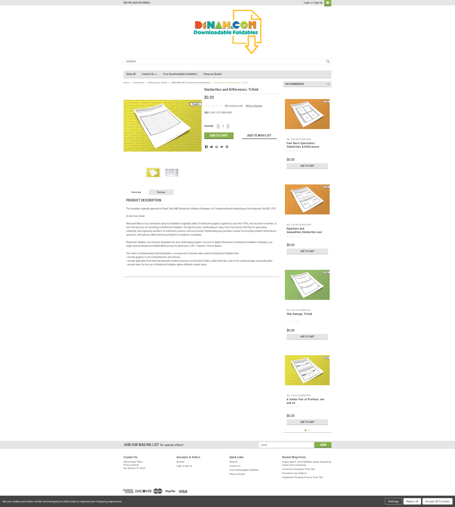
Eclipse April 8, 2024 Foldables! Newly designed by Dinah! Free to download (306, 463)
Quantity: (209, 125)
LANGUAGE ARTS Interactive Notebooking (190, 82)
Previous (127, 125)
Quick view (307, 133)
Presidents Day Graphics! (294, 473)
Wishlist (180, 462)
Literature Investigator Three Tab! (298, 469)
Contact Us (148, 74)
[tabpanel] (307, 130)
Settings (393, 501)
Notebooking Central (157, 82)
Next (198, 125)
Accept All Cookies (437, 501)
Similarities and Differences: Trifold (231, 82)
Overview (136, 192)
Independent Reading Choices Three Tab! (302, 477)
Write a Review (254, 105)
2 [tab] (309, 430)
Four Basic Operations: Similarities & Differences (303, 144)
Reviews (161, 192)
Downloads (138, 82)
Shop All (131, 74)
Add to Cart (307, 165)
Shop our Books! (213, 74)
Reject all (412, 501)
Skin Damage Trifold (299, 314)
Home (126, 82)
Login (307, 2)
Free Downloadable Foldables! (180, 74)
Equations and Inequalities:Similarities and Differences (304, 232)
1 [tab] (306, 430)
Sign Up (318, 2)
